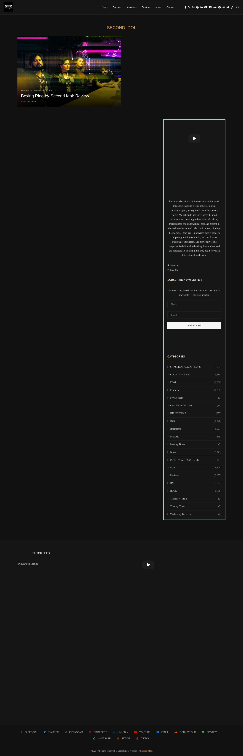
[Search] (237, 7)
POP (195, 467)
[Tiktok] (232, 7)
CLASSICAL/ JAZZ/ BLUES (195, 367)
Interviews (131, 7)
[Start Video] (194, 138)
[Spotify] (219, 7)
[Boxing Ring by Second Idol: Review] (69, 71)
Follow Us (172, 270)
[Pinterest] (197, 7)
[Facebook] (185, 7)
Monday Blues (195, 444)
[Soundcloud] (214, 7)
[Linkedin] (201, 7)
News (104, 7)
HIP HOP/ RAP (195, 413)
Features (117, 7)
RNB (195, 483)
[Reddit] (227, 7)
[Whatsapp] (224, 7)
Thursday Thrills (195, 498)
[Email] (210, 7)
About (158, 7)
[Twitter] (189, 7)
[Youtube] (205, 7)
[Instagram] (193, 7)
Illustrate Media (146, 751)
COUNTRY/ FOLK (195, 374)
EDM (195, 382)
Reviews (146, 7)
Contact (170, 7)
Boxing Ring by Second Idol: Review (55, 96)
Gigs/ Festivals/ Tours (195, 405)
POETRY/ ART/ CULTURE (195, 460)
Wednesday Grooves (195, 514)
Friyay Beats (195, 398)
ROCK (195, 491)
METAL (195, 436)
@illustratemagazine (27, 563)
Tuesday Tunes (195, 506)
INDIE (195, 421)
